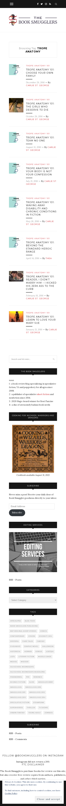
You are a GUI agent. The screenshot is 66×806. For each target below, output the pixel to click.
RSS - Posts (15, 579)
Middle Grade (44, 656)
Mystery (25, 662)
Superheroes (16, 707)
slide (31, 682)
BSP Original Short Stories (23, 631)
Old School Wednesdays (22, 667)
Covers (31, 636)
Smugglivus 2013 (18, 697)
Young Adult (35, 713)
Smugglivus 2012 (37, 692)
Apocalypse (15, 621)
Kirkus (39, 651)
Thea (49, 258)
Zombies (49, 713)
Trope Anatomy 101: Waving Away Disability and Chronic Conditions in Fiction (41, 208)
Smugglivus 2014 (37, 697)
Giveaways (15, 646)
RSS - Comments (18, 739)
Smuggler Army (45, 682)
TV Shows (43, 707)
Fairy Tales (27, 641)
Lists (12, 656)
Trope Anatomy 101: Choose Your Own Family (40, 72)
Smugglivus (16, 687)
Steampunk (38, 702)
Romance (37, 677)
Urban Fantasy (17, 713)
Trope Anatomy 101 (38, 66)
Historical (15, 651)
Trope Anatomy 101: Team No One (40, 139)
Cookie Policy (11, 793)
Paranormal (16, 677)
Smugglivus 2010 (33, 687)
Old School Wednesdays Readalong (27, 672)
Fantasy (41, 641)
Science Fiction (17, 682)
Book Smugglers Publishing (24, 626)
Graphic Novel (31, 646)
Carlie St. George (37, 85)
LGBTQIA (50, 651)
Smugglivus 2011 (17, 692)
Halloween (48, 646)
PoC (28, 677)
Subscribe (17, 512)
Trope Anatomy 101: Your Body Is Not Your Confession (40, 171)
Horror (28, 651)
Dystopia (14, 641)
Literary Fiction (26, 656)
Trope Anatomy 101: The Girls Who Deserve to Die (40, 106)
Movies (13, 662)
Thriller (31, 707)
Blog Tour (30, 621)
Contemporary (17, 636)
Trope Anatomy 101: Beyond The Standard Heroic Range (40, 247)
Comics (43, 631)
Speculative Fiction (19, 702)
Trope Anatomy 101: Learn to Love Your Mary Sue (41, 319)
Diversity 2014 (45, 636)
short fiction (43, 394)
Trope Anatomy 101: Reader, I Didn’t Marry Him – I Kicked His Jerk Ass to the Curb (41, 282)
